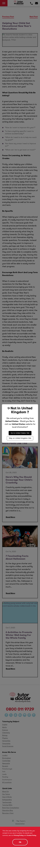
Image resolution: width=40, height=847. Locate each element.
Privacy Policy (18, 835)
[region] (20, 837)
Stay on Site (20, 438)
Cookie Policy (31, 835)
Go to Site (20, 433)
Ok (20, 842)
